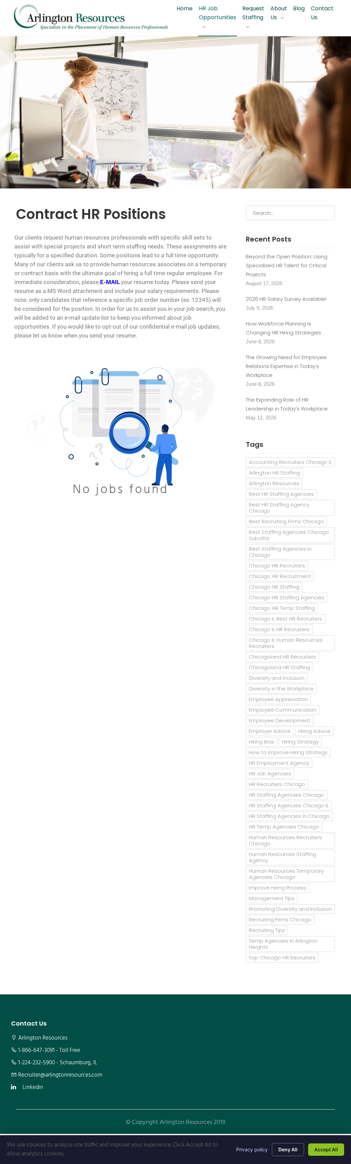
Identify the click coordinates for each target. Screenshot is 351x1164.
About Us (278, 12)
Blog (299, 8)
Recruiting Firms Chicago (280, 919)
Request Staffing (253, 12)
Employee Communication (282, 709)
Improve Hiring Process (277, 887)
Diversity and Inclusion (276, 678)
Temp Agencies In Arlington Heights (283, 944)
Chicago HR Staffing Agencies (286, 597)
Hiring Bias (261, 741)
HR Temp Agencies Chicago (284, 826)
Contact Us (322, 12)
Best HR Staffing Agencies (281, 494)
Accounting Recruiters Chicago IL (290, 462)
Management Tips (271, 898)
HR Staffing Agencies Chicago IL (289, 805)
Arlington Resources (274, 483)
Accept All (326, 1149)
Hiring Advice (314, 731)
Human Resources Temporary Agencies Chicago (286, 874)
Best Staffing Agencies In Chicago (280, 552)
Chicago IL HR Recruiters (279, 629)
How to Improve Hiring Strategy (288, 752)
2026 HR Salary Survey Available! (286, 299)
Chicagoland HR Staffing (279, 667)
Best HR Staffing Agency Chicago (279, 507)
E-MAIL (110, 282)
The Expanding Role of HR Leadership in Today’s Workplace (287, 404)
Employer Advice (270, 731)
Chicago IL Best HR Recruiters (285, 618)
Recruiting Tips (267, 930)
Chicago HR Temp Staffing (282, 608)
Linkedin (33, 1087)
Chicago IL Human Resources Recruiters (286, 643)
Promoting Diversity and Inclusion (290, 908)
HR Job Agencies (270, 773)
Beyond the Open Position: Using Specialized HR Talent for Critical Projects (286, 265)
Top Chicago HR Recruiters (282, 957)
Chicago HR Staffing (274, 586)
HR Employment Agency (279, 763)
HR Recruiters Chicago (277, 784)
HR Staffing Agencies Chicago (286, 794)
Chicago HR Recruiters (277, 565)
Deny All (288, 1149)
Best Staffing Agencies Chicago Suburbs (289, 535)
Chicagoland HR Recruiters (282, 656)
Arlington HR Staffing (274, 472)
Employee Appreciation (278, 699)
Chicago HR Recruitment (280, 576)
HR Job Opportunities (217, 12)
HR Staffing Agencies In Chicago (289, 816)
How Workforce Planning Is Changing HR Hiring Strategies (283, 328)
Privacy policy (252, 1149)
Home (185, 8)
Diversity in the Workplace (281, 688)
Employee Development (279, 720)
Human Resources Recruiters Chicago (285, 840)
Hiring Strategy (300, 741)
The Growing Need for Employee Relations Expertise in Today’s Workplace (286, 366)
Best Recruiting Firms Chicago (286, 521)
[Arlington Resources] (91, 18)
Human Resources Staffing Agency (282, 857)
